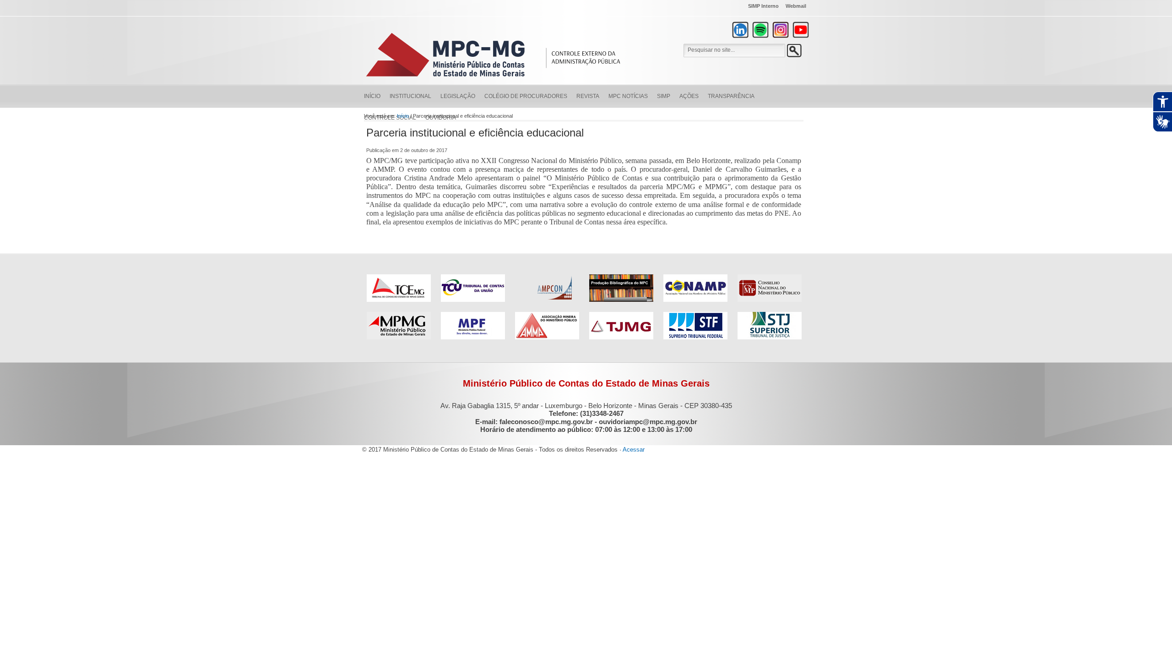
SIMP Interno (763, 6)
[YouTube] (800, 30)
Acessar (634, 449)
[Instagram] (780, 30)
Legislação (457, 96)
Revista (587, 96)
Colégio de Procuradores (525, 96)
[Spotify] (760, 30)
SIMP (663, 96)
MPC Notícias (628, 96)
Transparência (731, 96)
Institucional (410, 96)
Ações (689, 96)
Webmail (796, 6)
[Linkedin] (740, 30)
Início (372, 96)
